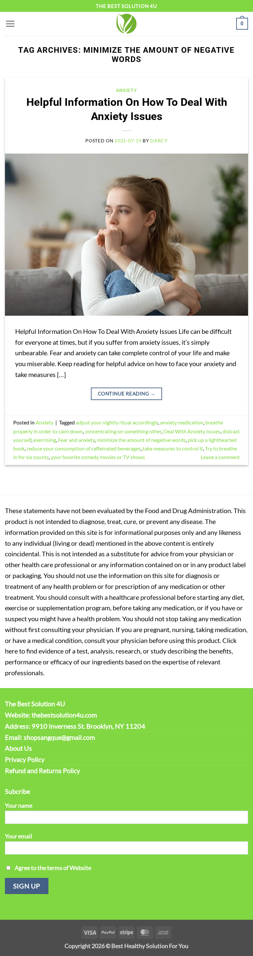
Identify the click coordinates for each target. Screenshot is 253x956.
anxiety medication (181, 422)
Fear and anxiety (76, 440)
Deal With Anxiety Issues (191, 431)
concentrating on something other (123, 431)
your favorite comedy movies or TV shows (98, 457)
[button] (10, 23)
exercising (44, 440)
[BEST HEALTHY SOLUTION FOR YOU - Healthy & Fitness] (126, 24)
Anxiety (126, 90)
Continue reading (126, 393)
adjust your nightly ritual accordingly (117, 422)
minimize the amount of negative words (141, 440)
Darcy (159, 140)
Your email (18, 836)
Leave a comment (220, 457)
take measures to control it (173, 448)
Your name (18, 805)
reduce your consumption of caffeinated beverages (84, 448)
